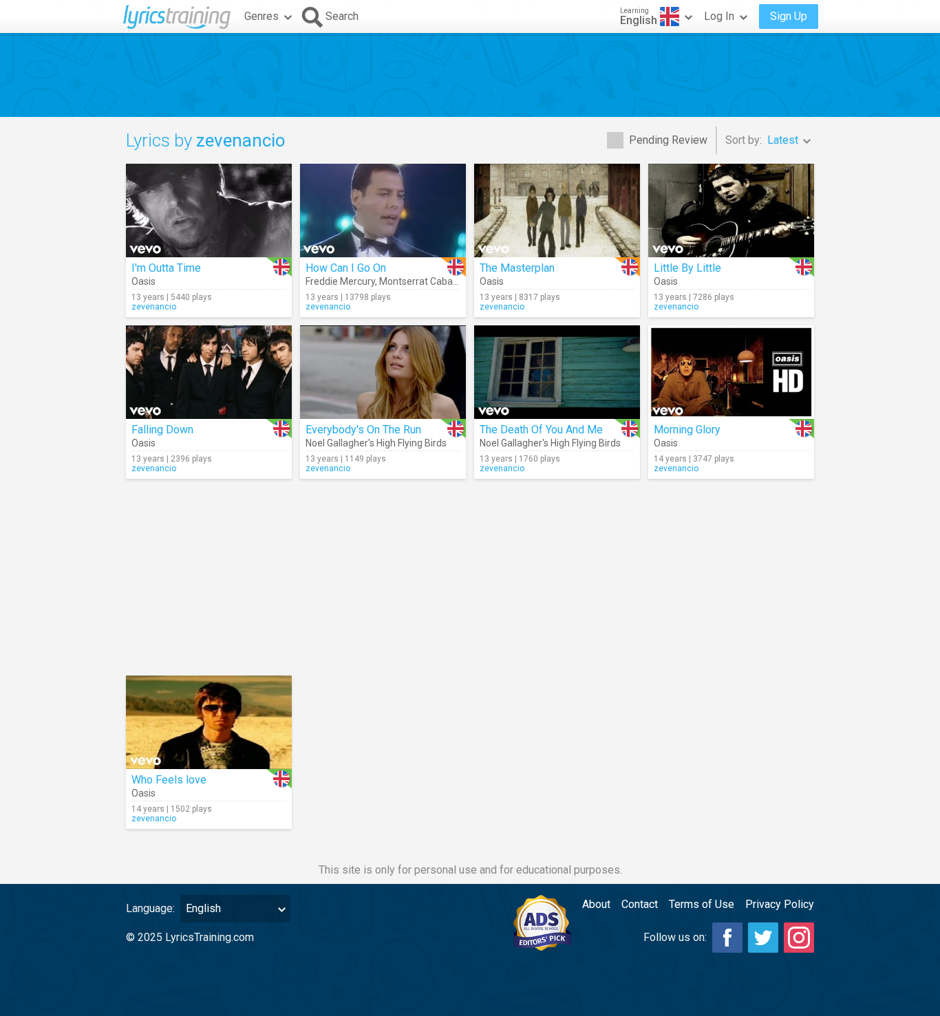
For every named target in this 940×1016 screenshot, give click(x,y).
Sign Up (788, 16)
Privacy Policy (779, 904)
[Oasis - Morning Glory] (731, 372)
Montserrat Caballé (420, 281)
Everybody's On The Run (363, 429)
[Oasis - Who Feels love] (209, 722)
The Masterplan (517, 267)
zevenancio (153, 307)
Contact (639, 904)
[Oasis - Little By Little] (731, 210)
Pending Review (668, 140)
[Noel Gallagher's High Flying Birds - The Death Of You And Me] (557, 372)
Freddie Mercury (340, 281)
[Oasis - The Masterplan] (557, 210)
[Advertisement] (470, 75)
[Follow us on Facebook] (727, 937)
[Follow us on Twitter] (763, 937)
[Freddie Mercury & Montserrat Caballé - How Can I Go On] (383, 210)
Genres (261, 16)
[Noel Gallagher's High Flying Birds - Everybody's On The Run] (383, 372)
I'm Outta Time (166, 267)
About (596, 904)
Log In (719, 16)
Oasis (143, 281)
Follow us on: (675, 937)
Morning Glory (687, 429)
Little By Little (687, 267)
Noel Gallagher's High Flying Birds (376, 442)
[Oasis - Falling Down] (209, 372)
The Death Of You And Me (541, 429)
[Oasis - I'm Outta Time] (209, 210)
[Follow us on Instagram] (799, 937)
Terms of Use (701, 904)
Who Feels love (168, 779)
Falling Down (162, 429)
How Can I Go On (346, 267)
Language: (150, 908)
